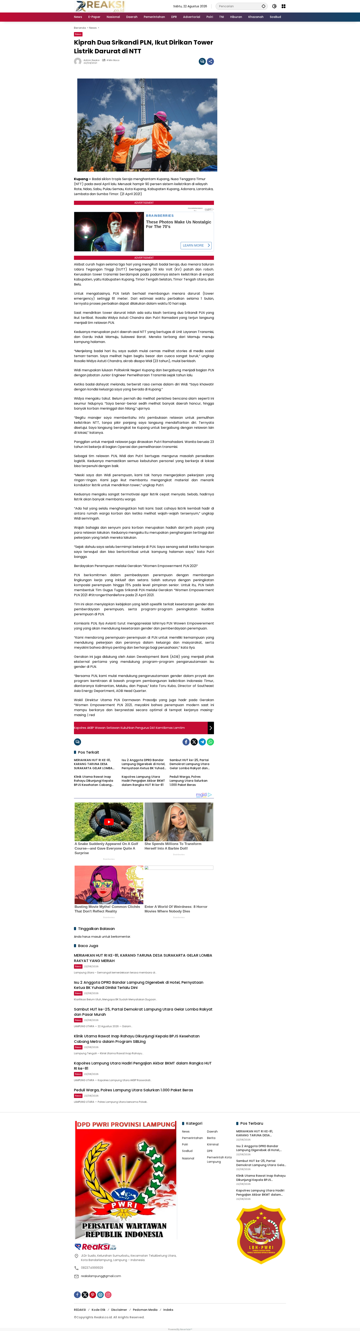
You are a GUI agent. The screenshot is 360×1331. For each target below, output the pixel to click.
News (78, 34)
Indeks (168, 1310)
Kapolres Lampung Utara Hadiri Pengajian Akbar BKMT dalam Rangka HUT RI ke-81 (143, 781)
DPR (209, 1151)
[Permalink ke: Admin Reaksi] (79, 61)
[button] (263, 6)
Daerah (212, 1131)
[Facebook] (186, 741)
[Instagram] (108, 1294)
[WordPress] (100, 1294)
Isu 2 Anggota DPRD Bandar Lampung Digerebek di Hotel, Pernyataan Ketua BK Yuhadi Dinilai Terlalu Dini (143, 764)
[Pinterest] (92, 1294)
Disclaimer (119, 1310)
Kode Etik (98, 1310)
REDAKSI (80, 1310)
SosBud (187, 1151)
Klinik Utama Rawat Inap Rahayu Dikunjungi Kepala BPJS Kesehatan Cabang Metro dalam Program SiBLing (93, 781)
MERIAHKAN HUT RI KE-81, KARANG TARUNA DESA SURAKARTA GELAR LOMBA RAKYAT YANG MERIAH (93, 764)
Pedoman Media (145, 1310)
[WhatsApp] (210, 741)
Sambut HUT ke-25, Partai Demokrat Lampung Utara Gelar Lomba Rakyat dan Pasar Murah (189, 764)
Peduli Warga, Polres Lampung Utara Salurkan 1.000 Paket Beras (189, 781)
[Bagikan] (210, 61)
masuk (96, 937)
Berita (211, 1138)
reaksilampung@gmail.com (101, 1276)
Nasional (188, 1158)
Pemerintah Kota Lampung (219, 1159)
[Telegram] (202, 741)
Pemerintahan (192, 1138)
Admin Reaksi (92, 60)
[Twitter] (194, 741)
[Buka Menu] (283, 6)
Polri (185, 1144)
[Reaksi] (100, 6)
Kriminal (213, 1144)
